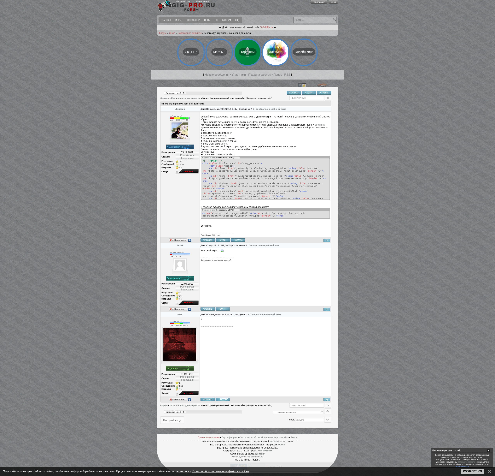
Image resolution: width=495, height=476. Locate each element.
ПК (216, 20)
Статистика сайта (249, 437)
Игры (178, 20)
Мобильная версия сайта (275, 437)
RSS (287, 74)
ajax (237, 127)
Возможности (462, 466)
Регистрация (319, 2)
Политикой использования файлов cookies (220, 471)
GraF (180, 314)
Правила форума (259, 74)
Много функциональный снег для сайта (223, 98)
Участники (239, 74)
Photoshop (193, 20)
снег (228, 133)
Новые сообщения (217, 74)
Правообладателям (208, 437)
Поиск (278, 74)
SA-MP (180, 245)
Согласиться (472, 471)
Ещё (237, 20)
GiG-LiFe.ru (266, 27)
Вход (333, 2)
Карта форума (229, 437)
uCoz (207, 20)
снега (233, 122)
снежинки (320, 124)
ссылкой (274, 441)
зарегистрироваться (468, 462)
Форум (226, 20)
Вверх (294, 437)
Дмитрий (180, 109)
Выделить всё (208, 157)
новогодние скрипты (189, 33)
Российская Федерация (187, 157)
